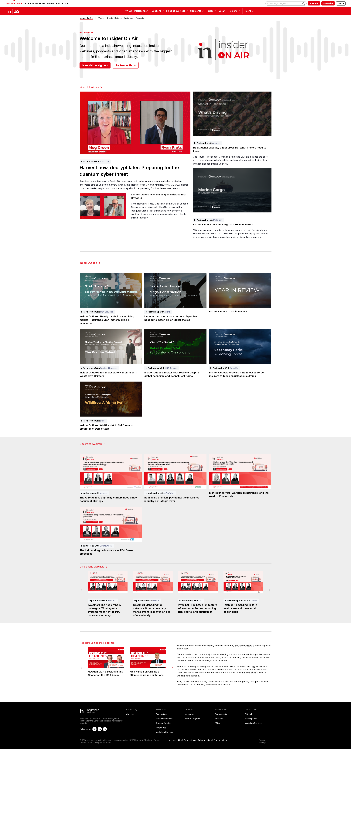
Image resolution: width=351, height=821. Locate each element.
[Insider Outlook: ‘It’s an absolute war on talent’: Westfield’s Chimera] (111, 346)
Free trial (314, 3)
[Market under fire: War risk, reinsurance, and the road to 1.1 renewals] (240, 471)
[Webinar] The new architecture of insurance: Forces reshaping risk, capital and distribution (197, 608)
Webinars (128, 18)
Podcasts (140, 18)
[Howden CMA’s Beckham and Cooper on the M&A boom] (106, 657)
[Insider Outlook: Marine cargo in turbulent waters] (232, 190)
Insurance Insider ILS (57, 3)
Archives (219, 718)
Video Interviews (89, 87)
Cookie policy (220, 740)
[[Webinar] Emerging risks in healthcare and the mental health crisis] (243, 582)
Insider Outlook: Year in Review (228, 311)
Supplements (221, 714)
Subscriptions (251, 718)
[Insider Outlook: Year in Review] (240, 290)
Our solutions (162, 714)
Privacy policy (205, 740)
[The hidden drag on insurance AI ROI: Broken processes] (111, 524)
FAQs (217, 723)
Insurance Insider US (35, 3)
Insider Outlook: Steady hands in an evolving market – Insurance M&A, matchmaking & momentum (107, 320)
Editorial (248, 714)
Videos (101, 18)
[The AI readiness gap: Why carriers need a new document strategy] (111, 471)
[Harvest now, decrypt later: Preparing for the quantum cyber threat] (135, 123)
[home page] (16, 11)
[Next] (172, 667)
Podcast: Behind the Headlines (97, 642)
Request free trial (163, 723)
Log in (341, 3)
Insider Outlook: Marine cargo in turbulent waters (223, 224)
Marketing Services (164, 732)
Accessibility (175, 740)
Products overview (164, 718)
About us (130, 714)
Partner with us (125, 65)
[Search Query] (286, 4)
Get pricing (161, 727)
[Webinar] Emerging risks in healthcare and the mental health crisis (240, 608)
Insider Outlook (114, 18)
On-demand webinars (92, 566)
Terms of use (189, 740)
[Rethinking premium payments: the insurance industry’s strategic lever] (175, 471)
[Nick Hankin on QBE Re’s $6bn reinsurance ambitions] (148, 657)
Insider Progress (192, 718)
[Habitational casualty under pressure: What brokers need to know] (232, 114)
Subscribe (328, 3)
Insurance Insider (14, 3)
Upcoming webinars (91, 443)
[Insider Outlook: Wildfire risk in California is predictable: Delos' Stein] (111, 399)
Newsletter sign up (95, 65)
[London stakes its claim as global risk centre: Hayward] (103, 206)
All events (189, 714)
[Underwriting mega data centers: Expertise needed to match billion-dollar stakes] (175, 290)
